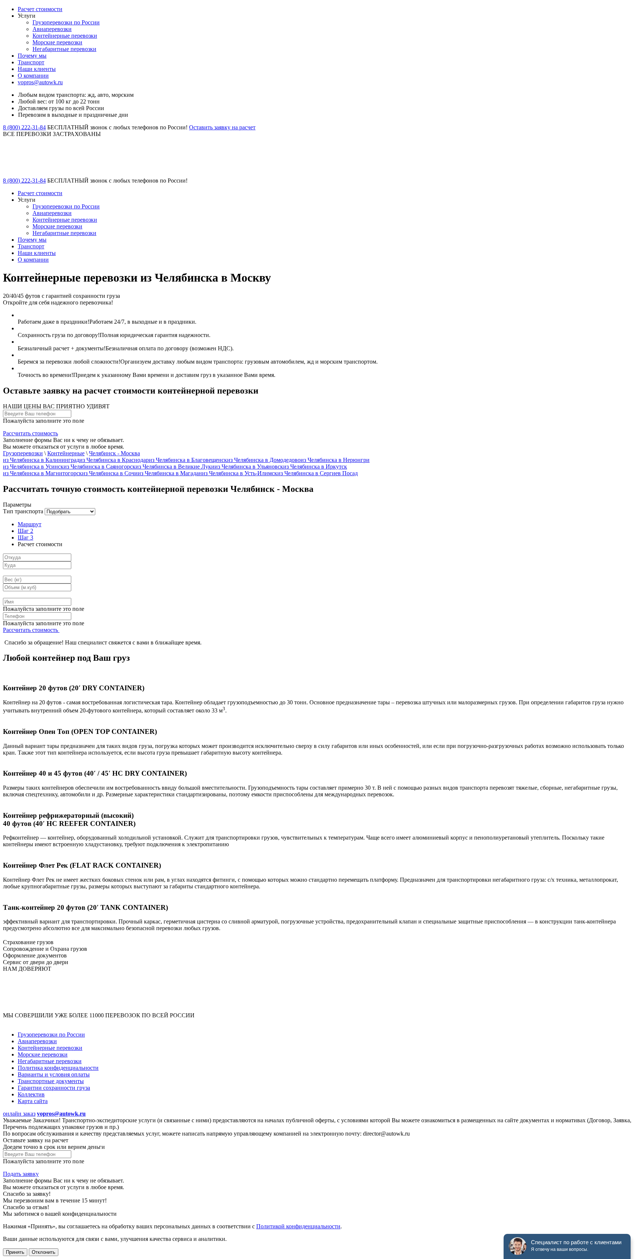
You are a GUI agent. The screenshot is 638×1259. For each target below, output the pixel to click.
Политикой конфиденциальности (298, 1226)
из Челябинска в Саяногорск (100, 466)
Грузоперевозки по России (66, 22)
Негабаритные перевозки (64, 49)
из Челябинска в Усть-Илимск (239, 473)
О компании (33, 75)
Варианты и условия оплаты (54, 1074)
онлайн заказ (19, 1113)
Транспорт (31, 62)
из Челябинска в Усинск (33, 466)
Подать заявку (21, 1174)
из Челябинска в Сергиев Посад (317, 473)
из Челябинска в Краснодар (114, 460)
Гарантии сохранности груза (54, 1088)
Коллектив (31, 1094)
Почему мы (32, 55)
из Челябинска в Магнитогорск (42, 473)
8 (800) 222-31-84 (24, 127)
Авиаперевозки (52, 29)
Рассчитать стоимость (30, 433)
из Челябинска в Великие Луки (175, 466)
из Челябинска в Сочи (110, 473)
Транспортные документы (51, 1081)
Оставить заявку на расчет (222, 127)
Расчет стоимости (40, 9)
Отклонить (43, 1252)
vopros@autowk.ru (40, 82)
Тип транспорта (23, 511)
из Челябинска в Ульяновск (249, 466)
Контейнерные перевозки (64, 36)
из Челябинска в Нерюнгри (335, 460)
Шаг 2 (25, 531)
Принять (15, 1252)
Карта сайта (33, 1101)
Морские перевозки (57, 42)
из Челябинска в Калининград (41, 460)
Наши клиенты (37, 69)
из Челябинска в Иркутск (315, 466)
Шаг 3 (25, 537)
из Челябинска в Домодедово (264, 460)
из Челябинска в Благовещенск (188, 460)
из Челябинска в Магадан (170, 473)
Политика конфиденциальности (58, 1068)
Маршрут (29, 524)
